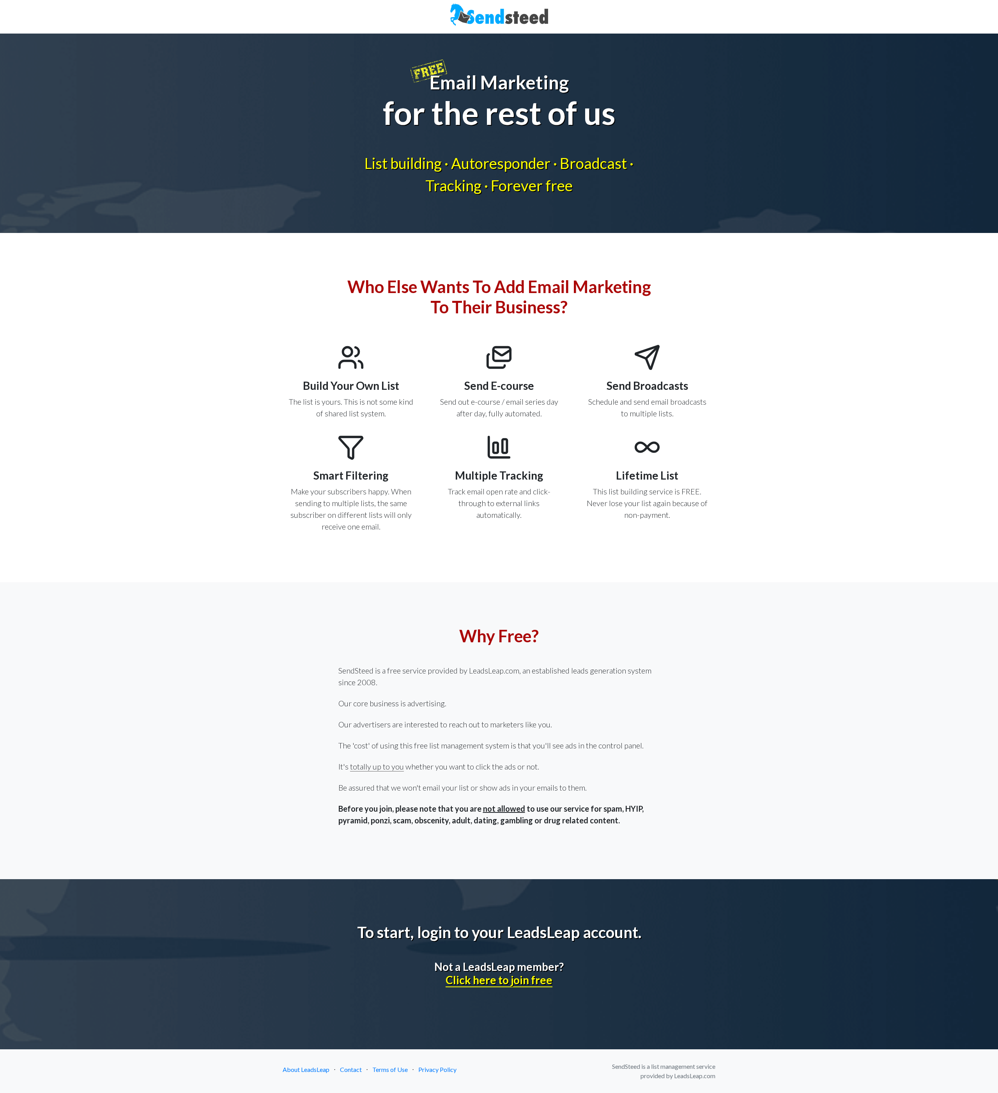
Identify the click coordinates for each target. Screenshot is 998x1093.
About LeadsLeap (306, 1069)
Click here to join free (499, 979)
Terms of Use (390, 1069)
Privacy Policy (437, 1069)
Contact (351, 1069)
